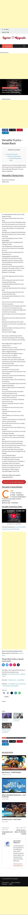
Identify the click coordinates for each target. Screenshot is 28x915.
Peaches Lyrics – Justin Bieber (16, 680)
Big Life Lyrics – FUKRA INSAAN (11, 772)
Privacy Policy (5, 882)
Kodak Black (22, 737)
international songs (12, 737)
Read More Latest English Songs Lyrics (14, 482)
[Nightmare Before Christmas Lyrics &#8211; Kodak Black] (7, 725)
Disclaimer (4, 884)
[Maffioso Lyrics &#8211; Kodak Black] (18, 715)
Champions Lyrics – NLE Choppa (11, 819)
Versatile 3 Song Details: (14, 156)
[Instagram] (10, 664)
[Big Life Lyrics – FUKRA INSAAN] (14, 763)
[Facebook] (3, 664)
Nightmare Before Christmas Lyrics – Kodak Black (6, 730)
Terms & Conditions (15, 882)
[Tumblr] (18, 664)
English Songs (8, 87)
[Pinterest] (14, 664)
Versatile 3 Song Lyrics (12, 154)
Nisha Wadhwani (16, 92)
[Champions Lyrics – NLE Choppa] (14, 810)
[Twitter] (7, 664)
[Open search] (24, 46)
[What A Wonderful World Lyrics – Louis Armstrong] (14, 786)
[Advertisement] (14, 14)
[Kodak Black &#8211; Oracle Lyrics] (7, 715)
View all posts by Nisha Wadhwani (18, 864)
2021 (3, 87)
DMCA (10, 884)
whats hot (15, 87)
